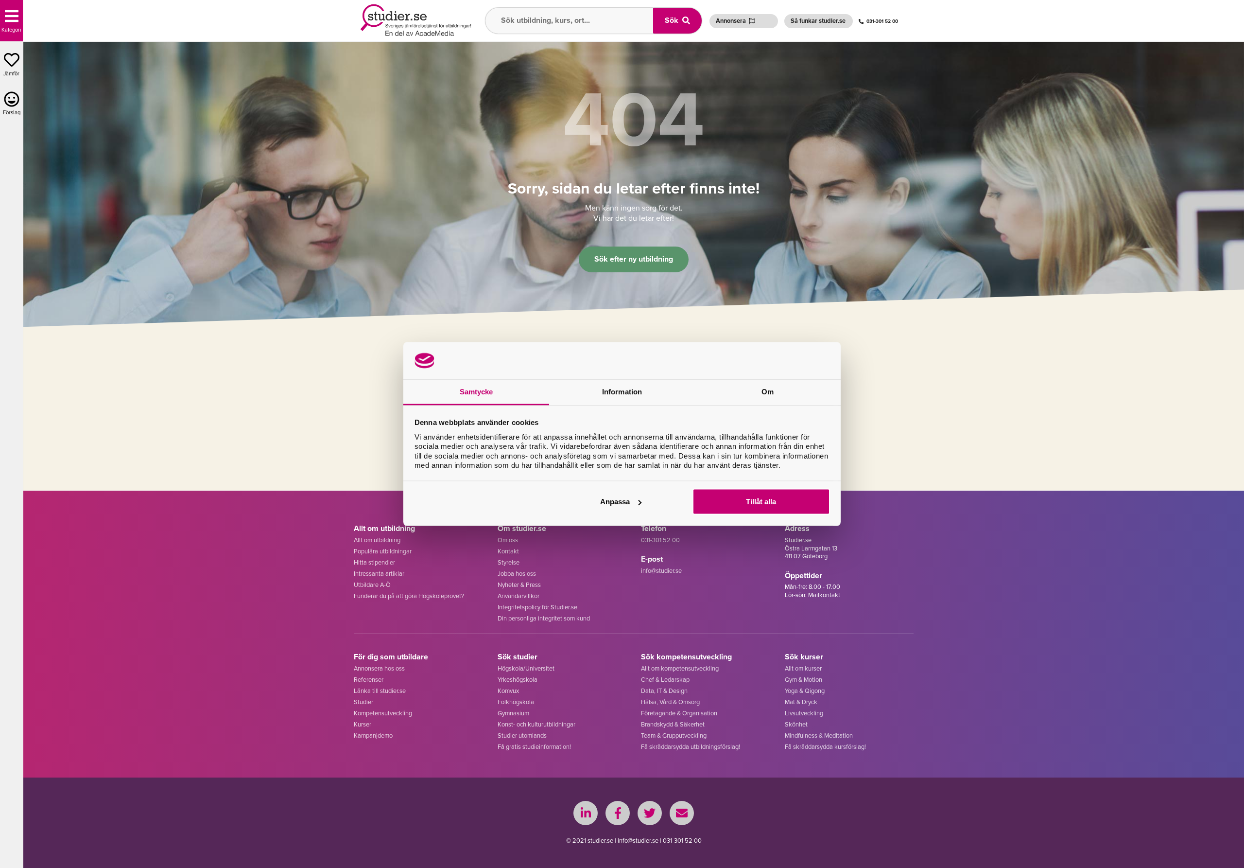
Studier (363, 702)
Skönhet (796, 724)
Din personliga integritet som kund (544, 618)
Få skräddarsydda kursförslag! (825, 746)
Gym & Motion (803, 679)
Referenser (368, 679)
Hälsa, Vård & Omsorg (670, 702)
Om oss (508, 540)
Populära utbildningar (383, 551)
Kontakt (508, 551)
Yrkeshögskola (517, 679)
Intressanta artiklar (379, 573)
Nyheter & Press (519, 584)
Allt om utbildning (377, 540)
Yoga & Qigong (805, 690)
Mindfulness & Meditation (819, 735)
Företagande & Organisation (679, 713)
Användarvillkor (518, 596)
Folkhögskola (516, 702)
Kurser (362, 724)
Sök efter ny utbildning (633, 259)
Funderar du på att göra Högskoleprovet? (409, 596)
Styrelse (508, 562)
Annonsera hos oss (379, 668)
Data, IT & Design (664, 690)
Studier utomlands (522, 735)
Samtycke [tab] (476, 392)
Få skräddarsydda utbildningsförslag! (690, 746)
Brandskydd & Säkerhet (673, 724)
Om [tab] (767, 392)
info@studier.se (661, 570)
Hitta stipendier (374, 562)
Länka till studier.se (380, 690)
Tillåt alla (761, 501)
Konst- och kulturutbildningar (536, 724)
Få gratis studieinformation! (534, 746)
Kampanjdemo (373, 735)
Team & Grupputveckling (674, 735)
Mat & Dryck (801, 702)
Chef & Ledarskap (665, 679)
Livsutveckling (804, 713)
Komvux (508, 690)
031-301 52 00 (882, 21)
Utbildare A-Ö (372, 584)
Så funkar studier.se (818, 20)
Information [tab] (622, 392)
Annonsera (731, 20)
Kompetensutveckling (383, 713)
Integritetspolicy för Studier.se (537, 607)
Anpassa (615, 501)
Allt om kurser (803, 668)
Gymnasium (513, 713)
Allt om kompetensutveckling (680, 668)
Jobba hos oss (517, 573)
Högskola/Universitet (526, 668)
